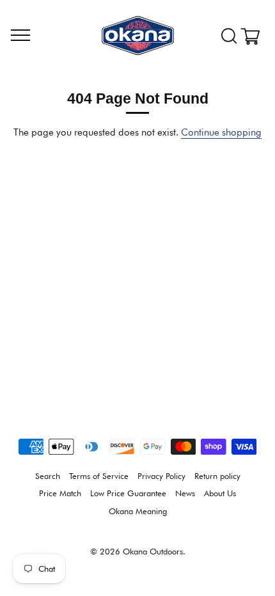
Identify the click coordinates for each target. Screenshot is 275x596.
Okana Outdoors (153, 551)
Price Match (60, 493)
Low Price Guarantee (128, 493)
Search (47, 476)
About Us (220, 493)
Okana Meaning (138, 511)
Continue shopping (221, 132)
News (185, 493)
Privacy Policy (161, 476)
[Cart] (254, 36)
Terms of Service (99, 476)
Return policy (217, 476)
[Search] (229, 36)
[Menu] (20, 36)
